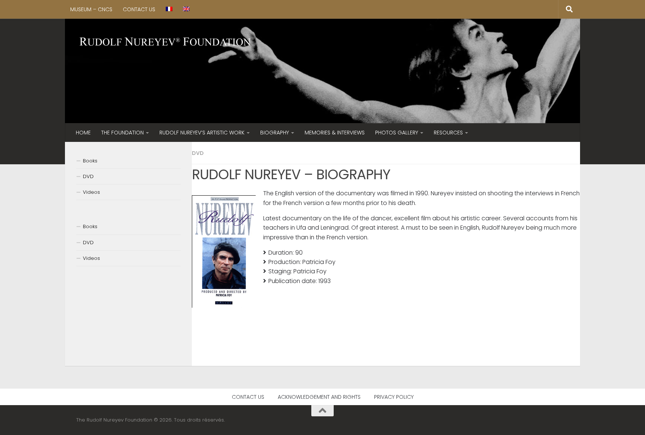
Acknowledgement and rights (319, 397)
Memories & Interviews (335, 132)
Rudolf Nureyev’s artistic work (201, 132)
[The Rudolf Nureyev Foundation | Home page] (165, 42)
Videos (91, 192)
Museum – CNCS (91, 9)
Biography (274, 132)
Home (83, 132)
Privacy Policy (394, 397)
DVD (198, 153)
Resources (448, 132)
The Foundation (122, 132)
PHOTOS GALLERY (396, 132)
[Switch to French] (169, 9)
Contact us (139, 9)
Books (90, 160)
